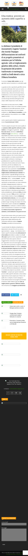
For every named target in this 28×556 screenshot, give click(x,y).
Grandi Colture (15, 12)
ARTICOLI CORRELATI (7, 302)
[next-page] (5, 328)
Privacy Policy (12, 554)
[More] (21, 294)
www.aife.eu (14, 133)
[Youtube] (20, 393)
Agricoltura (8, 12)
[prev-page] (2, 328)
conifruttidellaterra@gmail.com (16, 388)
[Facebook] (7, 393)
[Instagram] (12, 392)
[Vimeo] (16, 393)
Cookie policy (19, 554)
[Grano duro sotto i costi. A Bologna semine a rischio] (5, 308)
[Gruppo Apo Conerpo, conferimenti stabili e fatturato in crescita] (5, 315)
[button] (2, 9)
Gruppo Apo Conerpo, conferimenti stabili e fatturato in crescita (16, 315)
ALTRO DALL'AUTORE (17, 302)
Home (2, 12)
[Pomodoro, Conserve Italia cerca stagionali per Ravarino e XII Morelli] (5, 322)
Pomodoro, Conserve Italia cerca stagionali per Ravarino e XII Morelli (18, 322)
